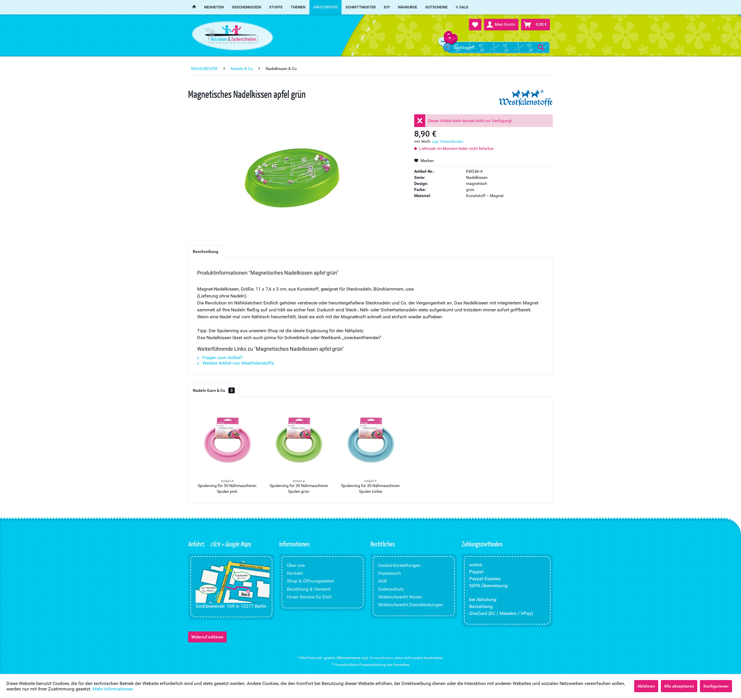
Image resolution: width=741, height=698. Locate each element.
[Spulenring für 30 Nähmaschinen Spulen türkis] (370, 440)
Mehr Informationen (113, 689)
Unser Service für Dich (309, 597)
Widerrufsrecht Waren (400, 597)
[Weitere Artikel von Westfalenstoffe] (526, 98)
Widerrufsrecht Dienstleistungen (410, 604)
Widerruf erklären (207, 637)
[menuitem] (499, 47)
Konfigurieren (716, 686)
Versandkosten (381, 658)
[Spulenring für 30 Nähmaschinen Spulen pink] (227, 440)
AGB (382, 581)
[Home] (194, 7)
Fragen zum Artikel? (222, 357)
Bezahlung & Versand (309, 589)
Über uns (296, 565)
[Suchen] (541, 47)
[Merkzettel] (475, 24)
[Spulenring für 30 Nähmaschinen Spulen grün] (299, 440)
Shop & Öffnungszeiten (310, 581)
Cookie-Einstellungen (399, 565)
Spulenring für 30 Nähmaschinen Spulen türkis (370, 488)
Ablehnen (646, 686)
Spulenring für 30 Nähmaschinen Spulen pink (227, 488)
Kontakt (295, 573)
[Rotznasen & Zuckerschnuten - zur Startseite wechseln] (231, 34)
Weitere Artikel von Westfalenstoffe (237, 363)
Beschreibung (205, 251)
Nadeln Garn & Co (213, 390)
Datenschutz (391, 589)
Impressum (389, 573)
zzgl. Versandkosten (447, 141)
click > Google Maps (230, 544)
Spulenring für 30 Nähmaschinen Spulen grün (298, 488)
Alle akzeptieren (679, 686)
